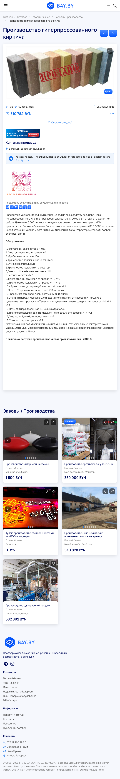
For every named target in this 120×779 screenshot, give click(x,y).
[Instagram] (22, 183)
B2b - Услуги (10, 700)
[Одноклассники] (29, 207)
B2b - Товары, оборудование (19, 696)
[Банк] (23, 133)
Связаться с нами (17, 746)
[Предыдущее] (104, 33)
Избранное (9, 723)
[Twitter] (25, 207)
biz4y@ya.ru (14, 751)
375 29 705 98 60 (16, 742)
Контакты (8, 719)
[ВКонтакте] (20, 207)
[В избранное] (109, 51)
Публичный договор (14, 728)
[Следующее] (113, 33)
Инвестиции (10, 687)
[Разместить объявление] (109, 5)
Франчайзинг (10, 682)
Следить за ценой (61, 122)
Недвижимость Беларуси (18, 691)
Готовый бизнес (12, 678)
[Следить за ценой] (46, 422)
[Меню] (5, 5)
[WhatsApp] (12, 207)
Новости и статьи (13, 714)
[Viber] (16, 207)
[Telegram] (7, 207)
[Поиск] (115, 5)
